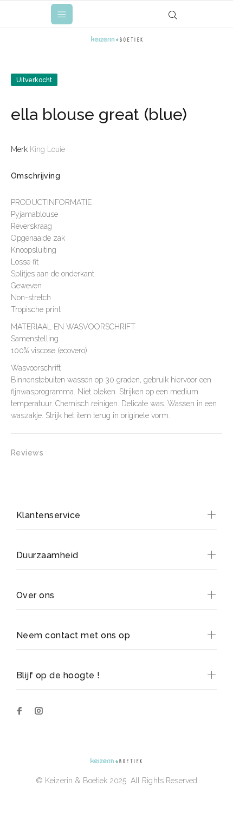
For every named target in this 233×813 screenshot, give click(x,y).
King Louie (47, 149)
